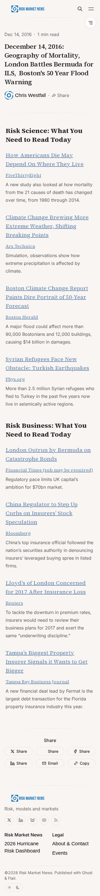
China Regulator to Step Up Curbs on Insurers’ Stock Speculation (42, 513)
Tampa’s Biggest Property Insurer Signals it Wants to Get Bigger (47, 661)
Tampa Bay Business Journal (37, 682)
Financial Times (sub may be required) (49, 470)
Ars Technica (20, 246)
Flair (11, 878)
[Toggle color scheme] (13, 887)
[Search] (80, 8)
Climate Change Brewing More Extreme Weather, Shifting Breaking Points (47, 226)
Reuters (14, 603)
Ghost (87, 872)
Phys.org (15, 379)
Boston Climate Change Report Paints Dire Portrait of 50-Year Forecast (47, 297)
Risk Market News (35, 872)
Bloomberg (18, 533)
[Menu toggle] (91, 8)
